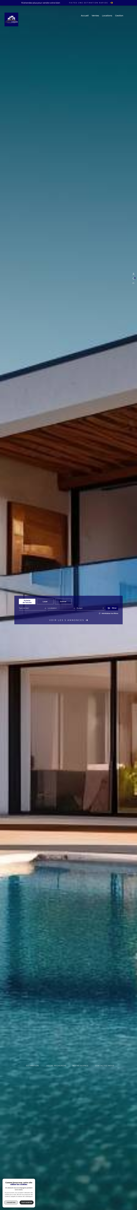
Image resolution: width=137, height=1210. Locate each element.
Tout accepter (26, 1202)
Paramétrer (11, 1202)
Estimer (63, 601)
